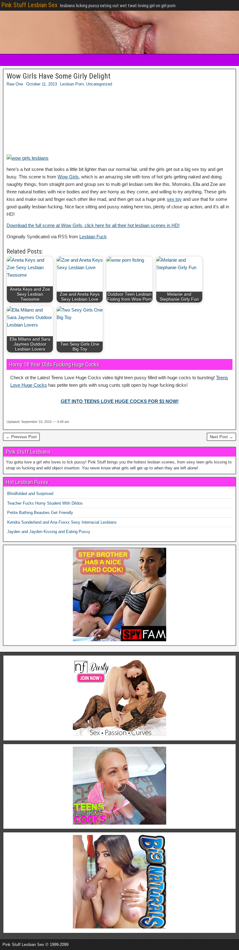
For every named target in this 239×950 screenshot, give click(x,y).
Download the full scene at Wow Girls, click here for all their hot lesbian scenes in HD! (93, 225)
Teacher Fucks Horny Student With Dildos (45, 503)
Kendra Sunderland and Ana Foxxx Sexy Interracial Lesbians (62, 522)
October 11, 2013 (41, 84)
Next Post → (221, 436)
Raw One (15, 84)
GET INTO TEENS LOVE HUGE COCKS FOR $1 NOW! (120, 401)
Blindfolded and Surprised (30, 493)
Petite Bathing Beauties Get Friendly (40, 512)
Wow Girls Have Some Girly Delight (58, 76)
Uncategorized (99, 84)
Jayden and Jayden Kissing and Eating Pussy (48, 531)
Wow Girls (68, 176)
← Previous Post (21, 436)
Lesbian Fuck (93, 236)
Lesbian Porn (72, 84)
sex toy (174, 199)
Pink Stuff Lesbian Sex (29, 5)
